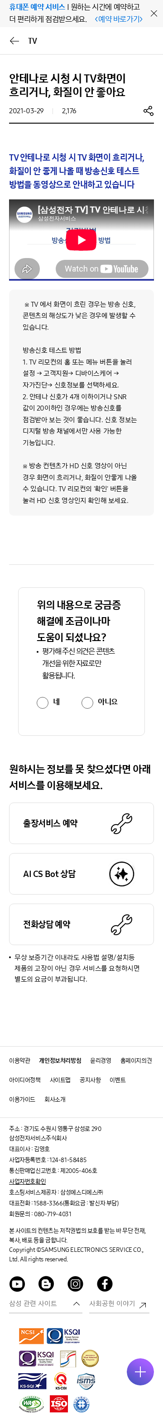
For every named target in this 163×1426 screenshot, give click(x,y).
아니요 (108, 702)
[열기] (140, 1371)
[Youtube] (17, 1285)
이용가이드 (22, 1099)
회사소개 (54, 1099)
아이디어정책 (25, 1080)
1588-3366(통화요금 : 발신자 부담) (76, 1203)
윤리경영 (100, 1061)
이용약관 (19, 1061)
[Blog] (46, 1285)
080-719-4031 (52, 1214)
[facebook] (105, 1285)
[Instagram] (75, 1285)
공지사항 (90, 1080)
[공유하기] (148, 110)
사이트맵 (60, 1080)
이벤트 (117, 1080)
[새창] (31, 1336)
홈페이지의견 (136, 1061)
